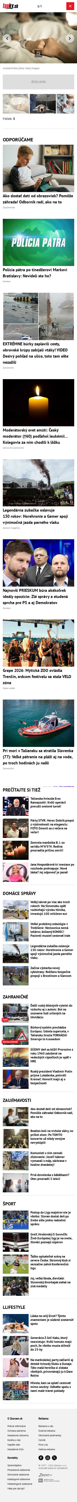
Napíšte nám (13, 1444)
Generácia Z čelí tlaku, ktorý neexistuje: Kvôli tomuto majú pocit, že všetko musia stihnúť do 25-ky (51, 1344)
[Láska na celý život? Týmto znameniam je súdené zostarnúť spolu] (16, 1323)
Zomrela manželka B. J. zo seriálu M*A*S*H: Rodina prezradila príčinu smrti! (47, 846)
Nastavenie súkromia (17, 1435)
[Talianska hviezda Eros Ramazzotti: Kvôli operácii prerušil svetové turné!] (16, 806)
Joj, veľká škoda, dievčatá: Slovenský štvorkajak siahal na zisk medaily (50, 1282)
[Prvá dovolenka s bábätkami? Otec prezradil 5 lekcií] (16, 1182)
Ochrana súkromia (16, 1430)
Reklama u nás (45, 1426)
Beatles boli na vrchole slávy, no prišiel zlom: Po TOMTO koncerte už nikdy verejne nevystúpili (51, 1137)
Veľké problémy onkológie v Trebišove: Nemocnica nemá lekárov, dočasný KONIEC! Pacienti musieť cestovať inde (50, 930)
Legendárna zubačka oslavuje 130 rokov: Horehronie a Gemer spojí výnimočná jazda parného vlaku (51, 952)
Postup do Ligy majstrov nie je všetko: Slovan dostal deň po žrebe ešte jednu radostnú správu (50, 1218)
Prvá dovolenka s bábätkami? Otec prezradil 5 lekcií (49, 1177)
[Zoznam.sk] (45, 1475)
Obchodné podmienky (49, 1435)
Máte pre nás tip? (16, 1488)
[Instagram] (47, 1458)
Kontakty (12, 1457)
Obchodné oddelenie (18, 1474)
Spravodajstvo (14, 1465)
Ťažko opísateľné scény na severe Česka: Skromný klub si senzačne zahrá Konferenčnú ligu (50, 1262)
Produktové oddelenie (18, 1470)
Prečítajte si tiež (21, 790)
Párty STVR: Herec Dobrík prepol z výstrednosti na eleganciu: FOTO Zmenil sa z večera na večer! (52, 826)
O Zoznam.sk (14, 1418)
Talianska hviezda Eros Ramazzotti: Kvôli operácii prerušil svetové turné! (48, 802)
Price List (43, 1444)
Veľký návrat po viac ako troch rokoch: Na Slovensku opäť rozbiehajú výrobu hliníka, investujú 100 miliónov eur (50, 908)
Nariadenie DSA (15, 1449)
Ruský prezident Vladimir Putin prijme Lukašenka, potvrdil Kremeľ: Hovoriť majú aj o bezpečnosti (51, 1077)
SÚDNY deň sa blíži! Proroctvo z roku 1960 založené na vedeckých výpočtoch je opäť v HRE (51, 1055)
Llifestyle (14, 1307)
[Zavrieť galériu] (70, 6)
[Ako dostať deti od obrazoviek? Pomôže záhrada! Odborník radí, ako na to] (16, 1116)
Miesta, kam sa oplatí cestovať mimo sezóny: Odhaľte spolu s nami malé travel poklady (50, 1387)
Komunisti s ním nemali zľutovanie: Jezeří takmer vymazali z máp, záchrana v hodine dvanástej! (48, 1159)
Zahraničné (15, 997)
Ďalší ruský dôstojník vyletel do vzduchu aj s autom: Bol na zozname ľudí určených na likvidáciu (51, 1011)
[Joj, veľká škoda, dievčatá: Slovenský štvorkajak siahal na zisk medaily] (16, 1286)
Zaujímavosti (17, 1100)
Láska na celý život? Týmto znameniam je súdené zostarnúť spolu (51, 1320)
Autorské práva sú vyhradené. (53, 1468)
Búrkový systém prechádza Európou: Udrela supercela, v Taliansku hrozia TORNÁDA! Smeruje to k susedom (49, 1033)
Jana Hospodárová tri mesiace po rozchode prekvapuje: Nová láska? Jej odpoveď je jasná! (52, 868)
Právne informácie (16, 1426)
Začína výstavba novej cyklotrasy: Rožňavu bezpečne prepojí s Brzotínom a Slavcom (50, 972)
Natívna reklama (46, 1449)
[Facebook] (40, 1458)
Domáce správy (19, 893)
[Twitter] (54, 1458)
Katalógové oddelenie (18, 1479)
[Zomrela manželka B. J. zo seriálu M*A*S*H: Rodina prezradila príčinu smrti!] (16, 850)
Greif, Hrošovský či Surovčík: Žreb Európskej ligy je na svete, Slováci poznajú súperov (51, 1238)
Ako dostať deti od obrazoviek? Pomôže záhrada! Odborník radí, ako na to (51, 1113)
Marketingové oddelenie (19, 1483)
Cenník (41, 1440)
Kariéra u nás (13, 1440)
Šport (9, 1204)
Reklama (43, 1418)
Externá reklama (46, 1430)
